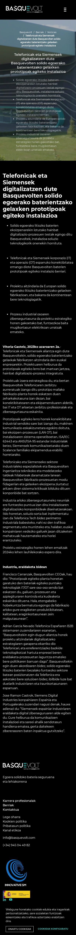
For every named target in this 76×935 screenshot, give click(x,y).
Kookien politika (15, 821)
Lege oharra (11, 817)
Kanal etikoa (12, 830)
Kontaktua (11, 809)
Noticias (51, 32)
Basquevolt (26, 32)
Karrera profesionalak (19, 801)
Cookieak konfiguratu (53, 928)
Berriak (40, 32)
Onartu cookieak (19, 929)
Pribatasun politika (16, 826)
